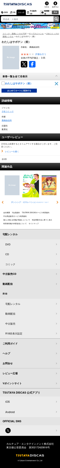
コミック (21, 12)
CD (14, 12)
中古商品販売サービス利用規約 (15, 216)
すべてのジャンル (36, 34)
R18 (55, 12)
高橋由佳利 (7, 120)
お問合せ (8, 363)
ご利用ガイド (10, 343)
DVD (6, 12)
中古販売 (10, 323)
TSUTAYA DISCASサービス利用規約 (35, 212)
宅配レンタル (12, 303)
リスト (46, 7)
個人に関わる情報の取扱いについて (16, 220)
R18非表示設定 (13, 333)
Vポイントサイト (12, 383)
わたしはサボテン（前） (19, 83)
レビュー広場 (10, 373)
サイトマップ (34, 223)
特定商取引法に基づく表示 (42, 220)
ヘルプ (6, 353)
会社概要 (6, 212)
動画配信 (46, 12)
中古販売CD (33, 12)
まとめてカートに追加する (19, 90)
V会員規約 (16, 212)
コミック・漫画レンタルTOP (14, 34)
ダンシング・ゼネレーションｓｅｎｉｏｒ (30, 202)
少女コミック (8, 111)
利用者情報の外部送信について (15, 223)
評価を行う (40, 54)
